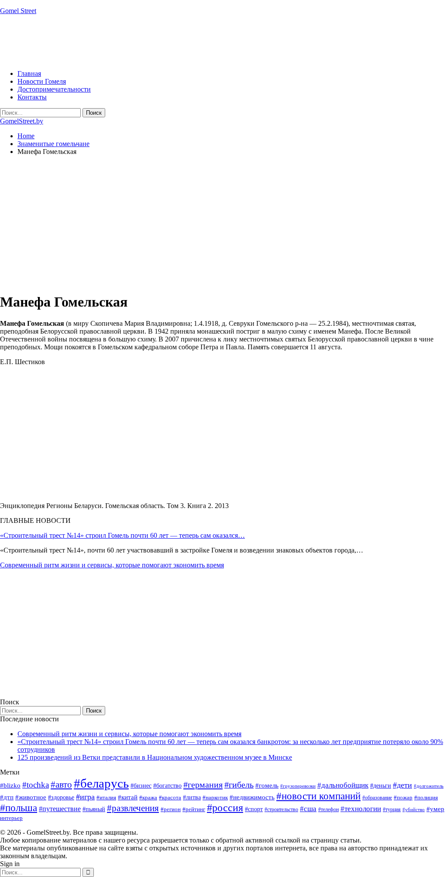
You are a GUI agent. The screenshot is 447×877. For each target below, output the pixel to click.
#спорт (254, 808)
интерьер (11, 818)
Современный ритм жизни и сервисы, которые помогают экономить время (112, 565)
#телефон (328, 809)
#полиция (426, 797)
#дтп (7, 797)
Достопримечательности (54, 89)
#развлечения (133, 808)
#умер (435, 808)
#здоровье (61, 797)
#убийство (413, 809)
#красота (170, 797)
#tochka (35, 784)
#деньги (380, 785)
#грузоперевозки (298, 785)
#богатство (167, 785)
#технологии (360, 809)
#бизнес (141, 785)
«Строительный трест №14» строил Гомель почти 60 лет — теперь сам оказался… (122, 535)
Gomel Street (18, 10)
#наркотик (215, 797)
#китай (128, 797)
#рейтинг (193, 809)
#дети (402, 785)
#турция (392, 809)
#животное (30, 797)
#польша (18, 807)
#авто (61, 784)
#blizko (10, 785)
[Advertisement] (159, 41)
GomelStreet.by (21, 121)
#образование (377, 798)
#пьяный (94, 809)
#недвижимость (252, 797)
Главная (29, 73)
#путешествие (60, 808)
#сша (308, 808)
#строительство (281, 809)
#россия (225, 807)
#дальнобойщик (342, 785)
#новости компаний (318, 796)
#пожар (403, 797)
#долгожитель (429, 785)
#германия (203, 784)
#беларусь (101, 783)
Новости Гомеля (41, 81)
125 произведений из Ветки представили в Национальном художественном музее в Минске (154, 757)
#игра (85, 796)
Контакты (32, 97)
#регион (171, 809)
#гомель (267, 785)
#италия (106, 797)
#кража (148, 797)
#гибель (239, 784)
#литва (192, 797)
